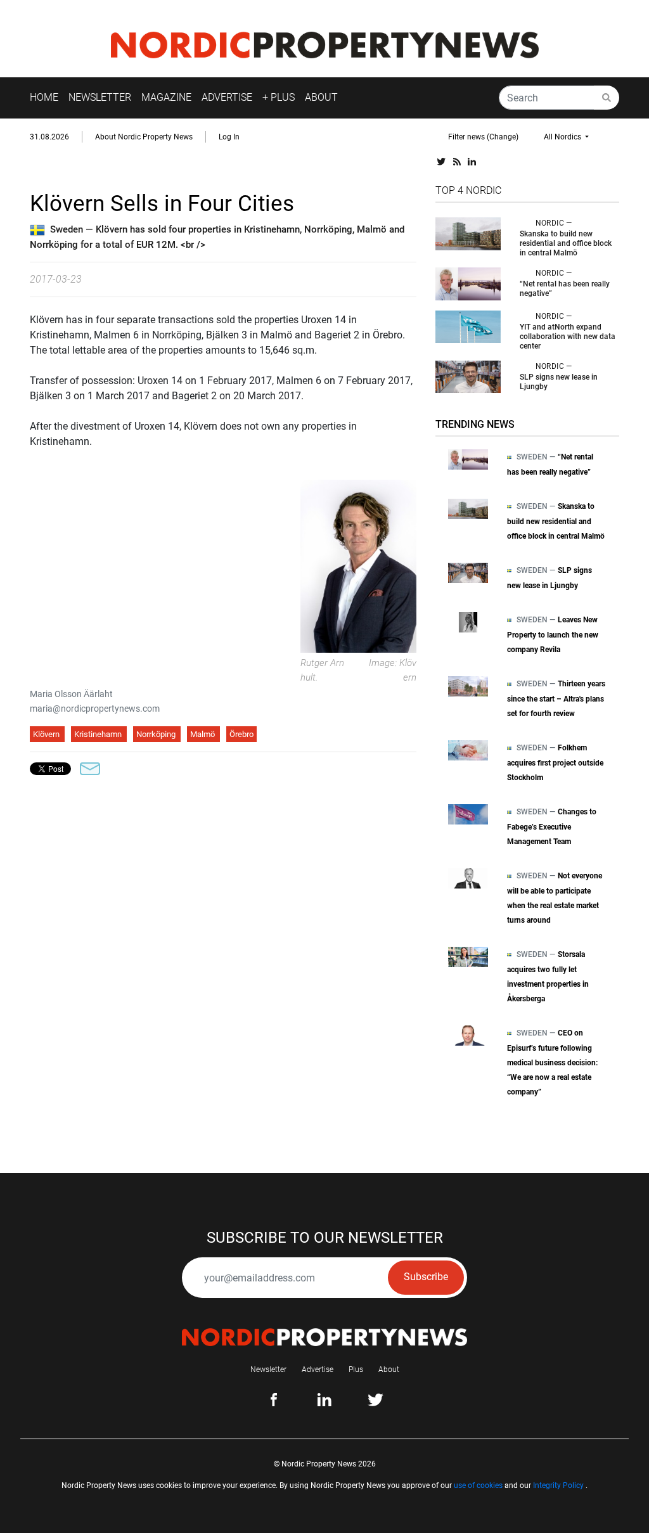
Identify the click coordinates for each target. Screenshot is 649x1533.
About (388, 1369)
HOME (44, 97)
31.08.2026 (49, 136)
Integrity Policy (558, 1485)
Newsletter (268, 1369)
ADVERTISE (227, 97)
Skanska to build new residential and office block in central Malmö (566, 243)
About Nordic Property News (144, 136)
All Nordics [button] (563, 136)
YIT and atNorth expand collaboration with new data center (567, 336)
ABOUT (321, 97)
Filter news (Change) (483, 136)
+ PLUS (278, 97)
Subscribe (426, 1277)
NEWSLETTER (99, 97)
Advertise (317, 1369)
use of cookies (478, 1485)
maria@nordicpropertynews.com (95, 708)
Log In (229, 136)
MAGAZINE (166, 97)
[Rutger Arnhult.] (358, 566)
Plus (356, 1369)
